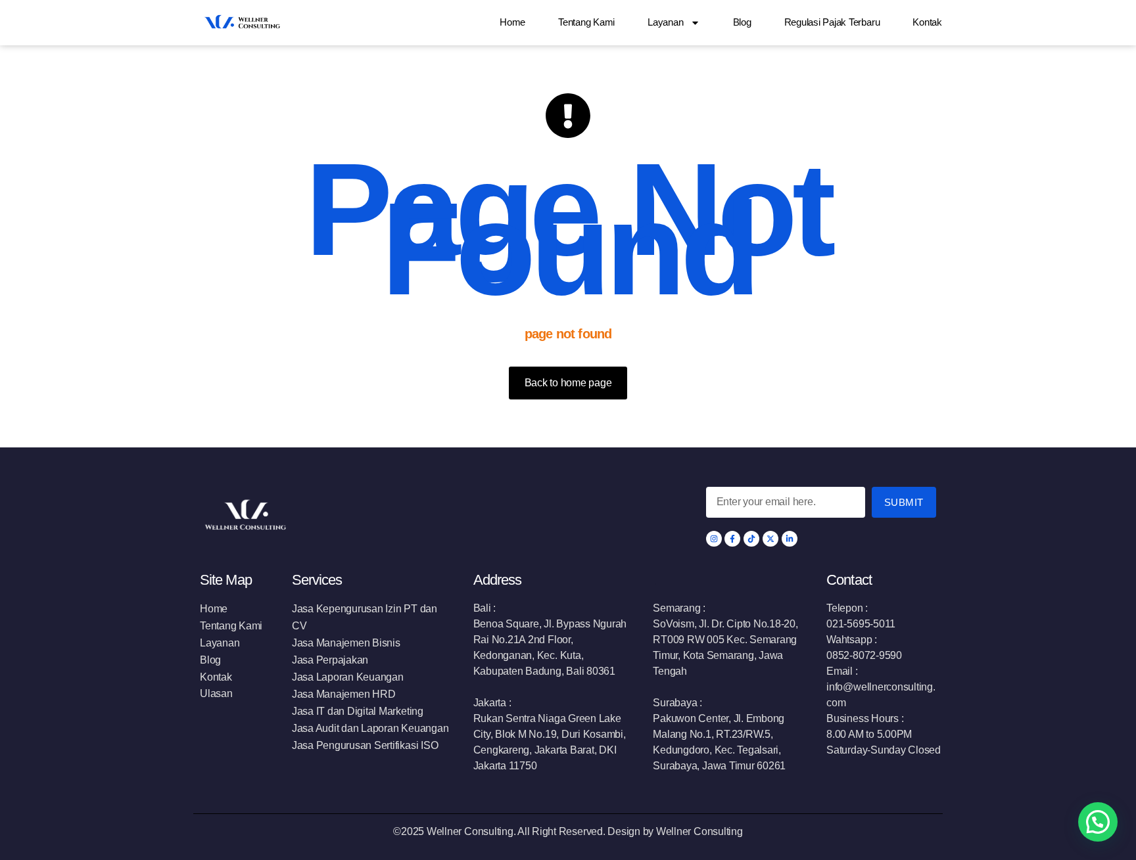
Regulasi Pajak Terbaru (832, 22)
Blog (742, 22)
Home (512, 22)
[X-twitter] (770, 539)
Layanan (665, 22)
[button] (1098, 822)
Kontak (927, 22)
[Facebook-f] (732, 539)
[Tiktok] (751, 539)
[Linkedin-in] (789, 539)
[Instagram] (714, 539)
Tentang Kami (586, 22)
